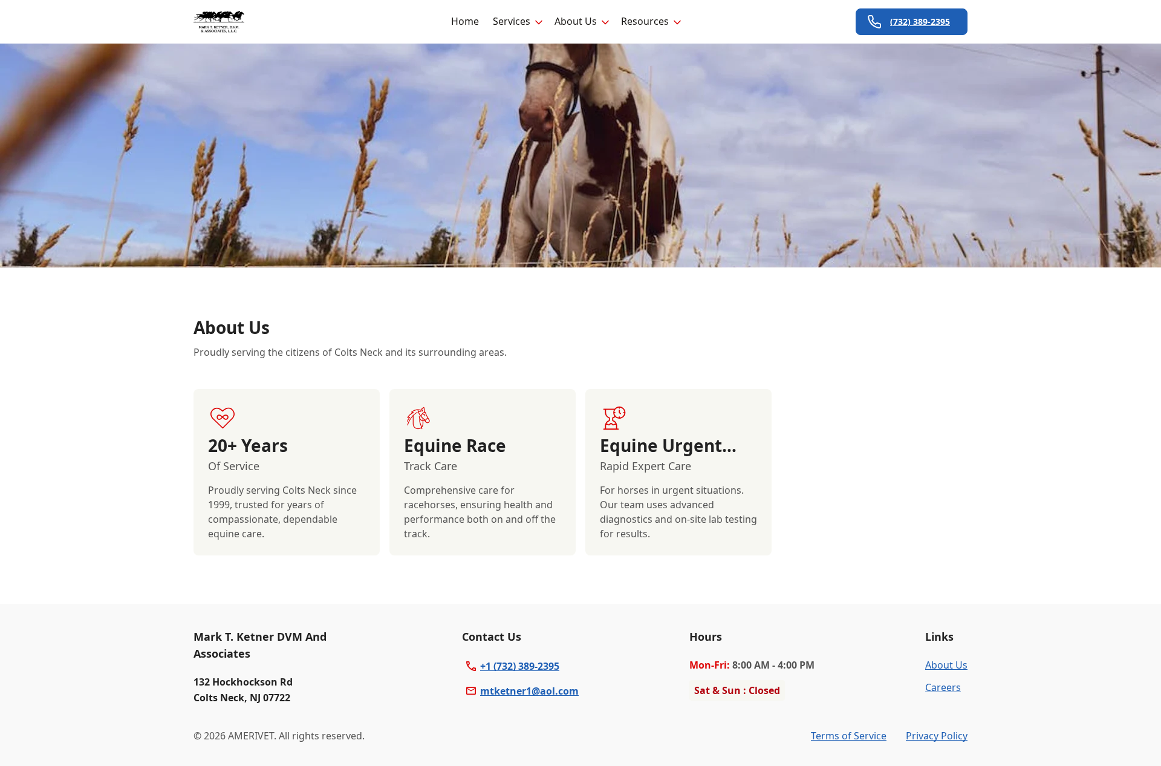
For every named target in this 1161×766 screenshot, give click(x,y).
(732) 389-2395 (920, 21)
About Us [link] (946, 665)
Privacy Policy (937, 736)
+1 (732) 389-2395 (519, 666)
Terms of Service (848, 736)
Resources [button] (645, 21)
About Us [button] (575, 21)
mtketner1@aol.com (529, 691)
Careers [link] (943, 687)
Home (465, 21)
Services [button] (511, 21)
